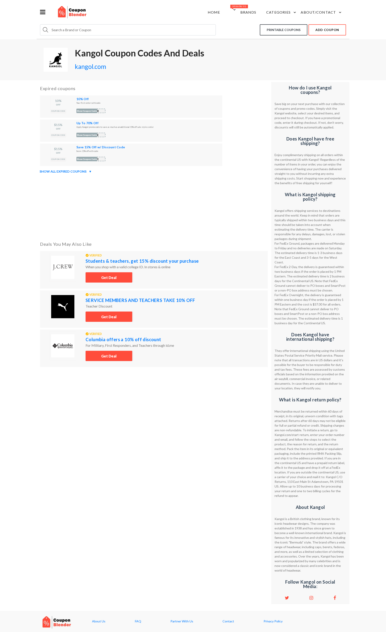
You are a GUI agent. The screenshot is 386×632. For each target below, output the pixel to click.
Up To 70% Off (87, 123)
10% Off (82, 99)
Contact (228, 621)
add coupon (327, 30)
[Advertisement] (154, 206)
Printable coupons (283, 30)
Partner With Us (181, 621)
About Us (98, 621)
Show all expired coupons (66, 171)
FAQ (138, 621)
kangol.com (90, 66)
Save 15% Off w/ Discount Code (100, 147)
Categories (278, 12)
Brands (248, 12)
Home (214, 12)
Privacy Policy (273, 621)
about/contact (318, 12)
